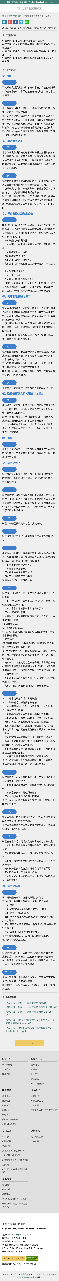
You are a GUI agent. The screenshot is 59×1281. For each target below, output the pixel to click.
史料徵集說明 (37, 1136)
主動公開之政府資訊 (11, 1155)
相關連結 (6, 1194)
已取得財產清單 (9, 1124)
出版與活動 (7, 1141)
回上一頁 (29, 1043)
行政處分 (6, 1105)
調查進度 (6, 1096)
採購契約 (6, 1164)
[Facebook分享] (15, 22)
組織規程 (35, 1096)
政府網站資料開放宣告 (14, 1258)
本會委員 (6, 1069)
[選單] (4, 8)
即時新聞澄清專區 (39, 1083)
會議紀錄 (35, 1079)
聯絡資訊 (6, 1074)
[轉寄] (4, 22)
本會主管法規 (15, 16)
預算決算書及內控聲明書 (13, 1150)
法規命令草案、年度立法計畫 (44, 1110)
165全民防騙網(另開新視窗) (14, 1199)
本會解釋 (35, 1105)
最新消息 (35, 1065)
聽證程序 (6, 1100)
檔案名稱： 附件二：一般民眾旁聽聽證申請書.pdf (31, 1007)
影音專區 (6, 1136)
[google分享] (10, 22)
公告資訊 (35, 1074)
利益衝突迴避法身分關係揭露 (15, 1160)
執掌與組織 (7, 1065)
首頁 (8, 2)
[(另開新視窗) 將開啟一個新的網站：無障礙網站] (32, 1258)
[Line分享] (27, 22)
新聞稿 (34, 1069)
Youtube (49, 2)
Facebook (40, 2)
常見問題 (23, 2)
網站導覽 (15, 2)
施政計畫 (6, 1146)
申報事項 (6, 1114)
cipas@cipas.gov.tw (21, 1234)
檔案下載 (6, 1189)
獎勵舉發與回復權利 (11, 1119)
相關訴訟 (6, 1110)
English (32, 2)
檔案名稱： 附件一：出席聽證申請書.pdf (26, 1002)
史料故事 (35, 1141)
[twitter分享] (21, 22)
